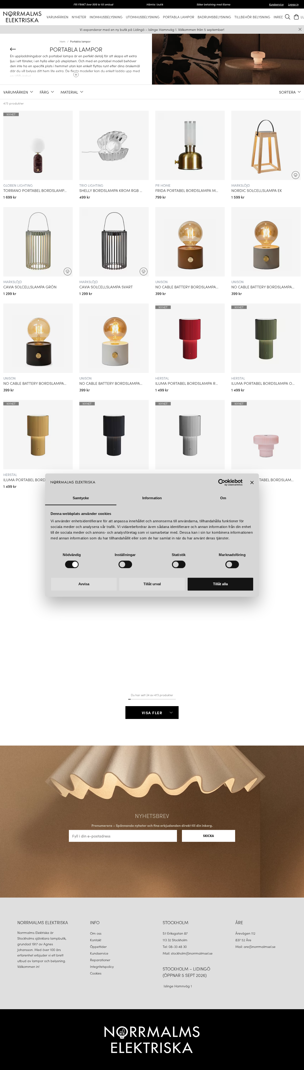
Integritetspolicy (102, 966)
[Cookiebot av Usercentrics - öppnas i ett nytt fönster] (221, 482)
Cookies (95, 973)
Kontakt (96, 939)
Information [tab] (152, 498)
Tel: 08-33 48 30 (175, 946)
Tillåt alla (220, 584)
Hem (62, 41)
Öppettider (98, 946)
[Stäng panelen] (252, 482)
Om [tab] (223, 498)
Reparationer (100, 959)
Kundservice (276, 4)
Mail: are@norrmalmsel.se (255, 946)
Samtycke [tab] (81, 498)
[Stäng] (300, 29)
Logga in (293, 4)
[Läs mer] (76, 73)
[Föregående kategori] (13, 49)
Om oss (95, 933)
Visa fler (152, 712)
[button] (18, 92)
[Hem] (22, 16)
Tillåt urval (152, 584)
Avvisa (83, 584)
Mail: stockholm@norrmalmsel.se (188, 953)
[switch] (125, 564)
